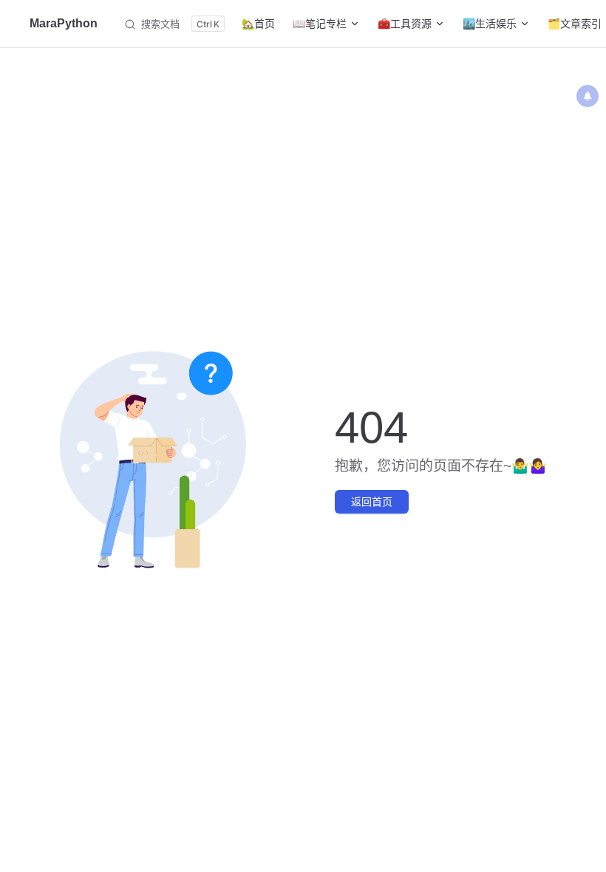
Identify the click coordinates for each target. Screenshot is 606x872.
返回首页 (371, 502)
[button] (587, 96)
